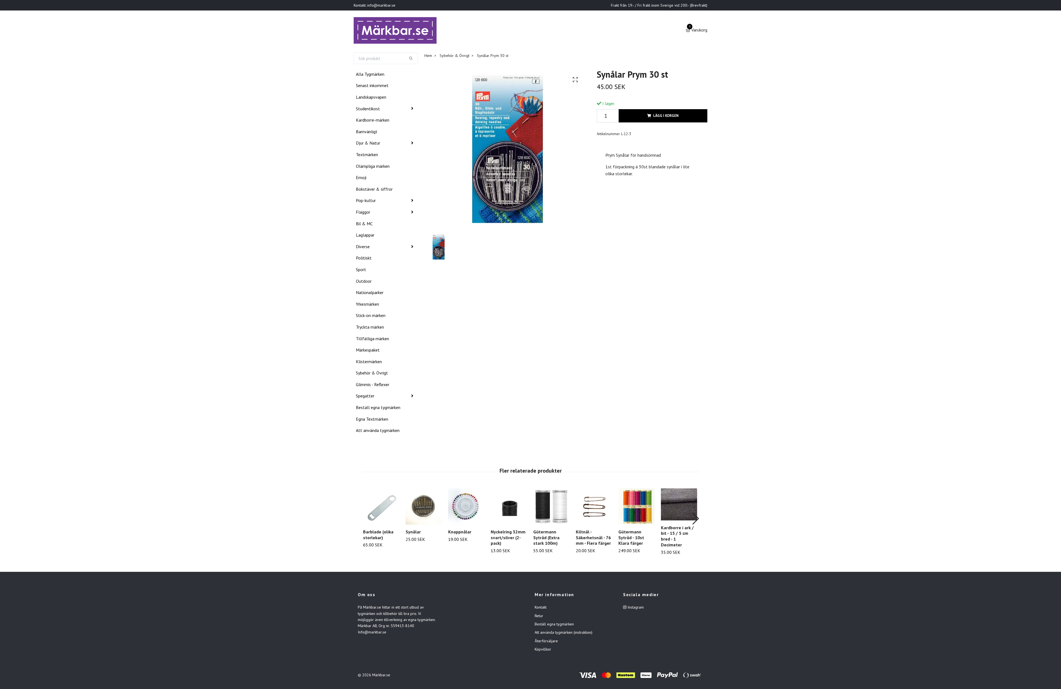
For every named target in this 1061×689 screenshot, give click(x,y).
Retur (539, 616)
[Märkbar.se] (397, 31)
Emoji (361, 178)
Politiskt (364, 259)
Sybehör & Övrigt (372, 374)
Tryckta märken (370, 328)
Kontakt (541, 608)
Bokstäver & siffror (374, 190)
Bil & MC (364, 224)
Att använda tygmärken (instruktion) (563, 633)
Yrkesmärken (367, 305)
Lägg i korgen (666, 116)
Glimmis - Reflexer (372, 385)
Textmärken (367, 155)
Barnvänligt (366, 132)
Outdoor (364, 282)
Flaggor (363, 213)
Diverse (363, 247)
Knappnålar (459, 533)
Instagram (635, 608)
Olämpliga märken (373, 167)
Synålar (413, 533)
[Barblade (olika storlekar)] (381, 507)
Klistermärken (369, 362)
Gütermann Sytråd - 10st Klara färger (631, 538)
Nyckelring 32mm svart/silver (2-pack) (508, 538)
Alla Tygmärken (370, 75)
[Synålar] (424, 507)
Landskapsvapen (371, 98)
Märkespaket (368, 351)
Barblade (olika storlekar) (378, 535)
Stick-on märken (370, 316)
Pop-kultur (366, 202)
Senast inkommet (372, 87)
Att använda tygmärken (378, 431)
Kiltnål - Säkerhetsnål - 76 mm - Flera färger (593, 538)
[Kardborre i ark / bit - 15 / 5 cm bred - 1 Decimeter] (679, 505)
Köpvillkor (543, 650)
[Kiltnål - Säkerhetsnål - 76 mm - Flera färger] (594, 507)
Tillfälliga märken (372, 339)
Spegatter (365, 397)
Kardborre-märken (372, 121)
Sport (361, 270)
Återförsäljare (546, 642)
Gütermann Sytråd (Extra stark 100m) (546, 538)
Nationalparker (370, 293)
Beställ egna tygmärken (378, 408)
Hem (428, 56)
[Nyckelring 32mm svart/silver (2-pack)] (509, 507)
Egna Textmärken (372, 420)
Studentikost (368, 109)
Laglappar (365, 236)
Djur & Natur (368, 144)
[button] (695, 520)
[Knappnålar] (466, 507)
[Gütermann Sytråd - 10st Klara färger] (636, 507)
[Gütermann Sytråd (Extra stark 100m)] (551, 507)
